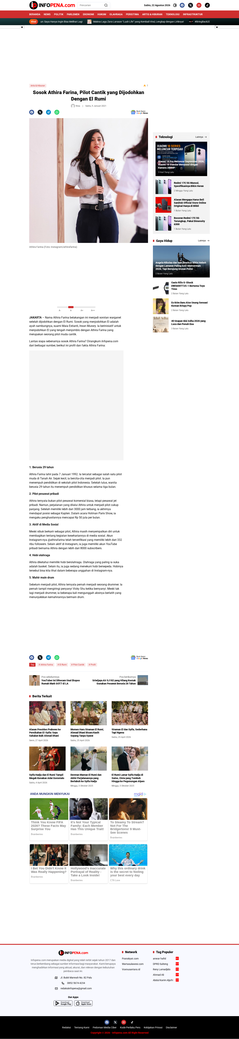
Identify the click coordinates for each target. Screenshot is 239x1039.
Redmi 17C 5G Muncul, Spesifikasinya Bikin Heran (189, 184)
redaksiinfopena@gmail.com (76, 988)
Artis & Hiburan (38, 85)
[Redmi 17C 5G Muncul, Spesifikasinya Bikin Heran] (163, 186)
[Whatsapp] (56, 112)
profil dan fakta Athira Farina (87, 345)
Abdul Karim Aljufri (166, 980)
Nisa (78, 106)
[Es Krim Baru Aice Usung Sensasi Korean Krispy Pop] (161, 306)
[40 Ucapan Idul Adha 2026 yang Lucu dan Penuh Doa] (161, 324)
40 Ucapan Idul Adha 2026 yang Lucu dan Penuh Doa (188, 322)
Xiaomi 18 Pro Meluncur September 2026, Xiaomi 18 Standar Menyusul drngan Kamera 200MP (181, 164)
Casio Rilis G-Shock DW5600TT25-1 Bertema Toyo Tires (188, 285)
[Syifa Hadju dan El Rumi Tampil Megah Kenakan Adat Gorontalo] (47, 759)
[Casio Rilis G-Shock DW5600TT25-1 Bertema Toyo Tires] (161, 288)
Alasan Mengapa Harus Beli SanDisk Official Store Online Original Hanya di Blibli (190, 202)
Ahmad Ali (166, 974)
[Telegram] (48, 112)
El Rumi (63, 664)
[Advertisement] (119, 54)
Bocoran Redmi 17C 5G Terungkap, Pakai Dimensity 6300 (189, 221)
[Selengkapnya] (73, 953)
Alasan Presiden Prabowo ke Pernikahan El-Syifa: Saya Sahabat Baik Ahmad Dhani (45, 732)
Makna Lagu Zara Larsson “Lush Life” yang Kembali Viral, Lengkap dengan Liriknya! (113, 21)
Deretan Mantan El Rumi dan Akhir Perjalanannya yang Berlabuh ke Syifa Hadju (86, 777)
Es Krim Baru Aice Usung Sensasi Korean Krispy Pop (189, 304)
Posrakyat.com (130, 958)
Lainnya (199, 137)
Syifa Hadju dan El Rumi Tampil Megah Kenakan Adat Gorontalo (46, 776)
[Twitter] (190, 5)
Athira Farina (61, 317)
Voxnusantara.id (131, 969)
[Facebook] (182, 5)
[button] (106, 5)
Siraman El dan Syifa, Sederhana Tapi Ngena (129, 731)
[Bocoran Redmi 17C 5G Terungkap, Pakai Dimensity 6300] (163, 223)
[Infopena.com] (52, 5)
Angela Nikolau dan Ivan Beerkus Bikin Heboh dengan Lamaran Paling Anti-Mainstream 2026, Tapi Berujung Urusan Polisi (181, 265)
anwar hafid (166, 958)
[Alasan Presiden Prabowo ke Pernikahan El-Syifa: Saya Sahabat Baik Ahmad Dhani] (47, 713)
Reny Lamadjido (166, 969)
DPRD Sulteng (166, 964)
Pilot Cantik (78, 664)
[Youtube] (198, 5)
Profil (93, 664)
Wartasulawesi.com (132, 964)
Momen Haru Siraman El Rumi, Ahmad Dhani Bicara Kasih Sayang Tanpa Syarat (87, 732)
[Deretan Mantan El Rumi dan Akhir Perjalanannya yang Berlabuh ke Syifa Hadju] (89, 759)
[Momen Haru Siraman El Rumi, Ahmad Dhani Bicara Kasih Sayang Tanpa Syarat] (89, 713)
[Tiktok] (207, 5)
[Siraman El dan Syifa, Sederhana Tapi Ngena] (130, 713)
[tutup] (22, 27)
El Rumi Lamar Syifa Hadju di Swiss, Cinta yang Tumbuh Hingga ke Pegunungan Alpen (128, 777)
